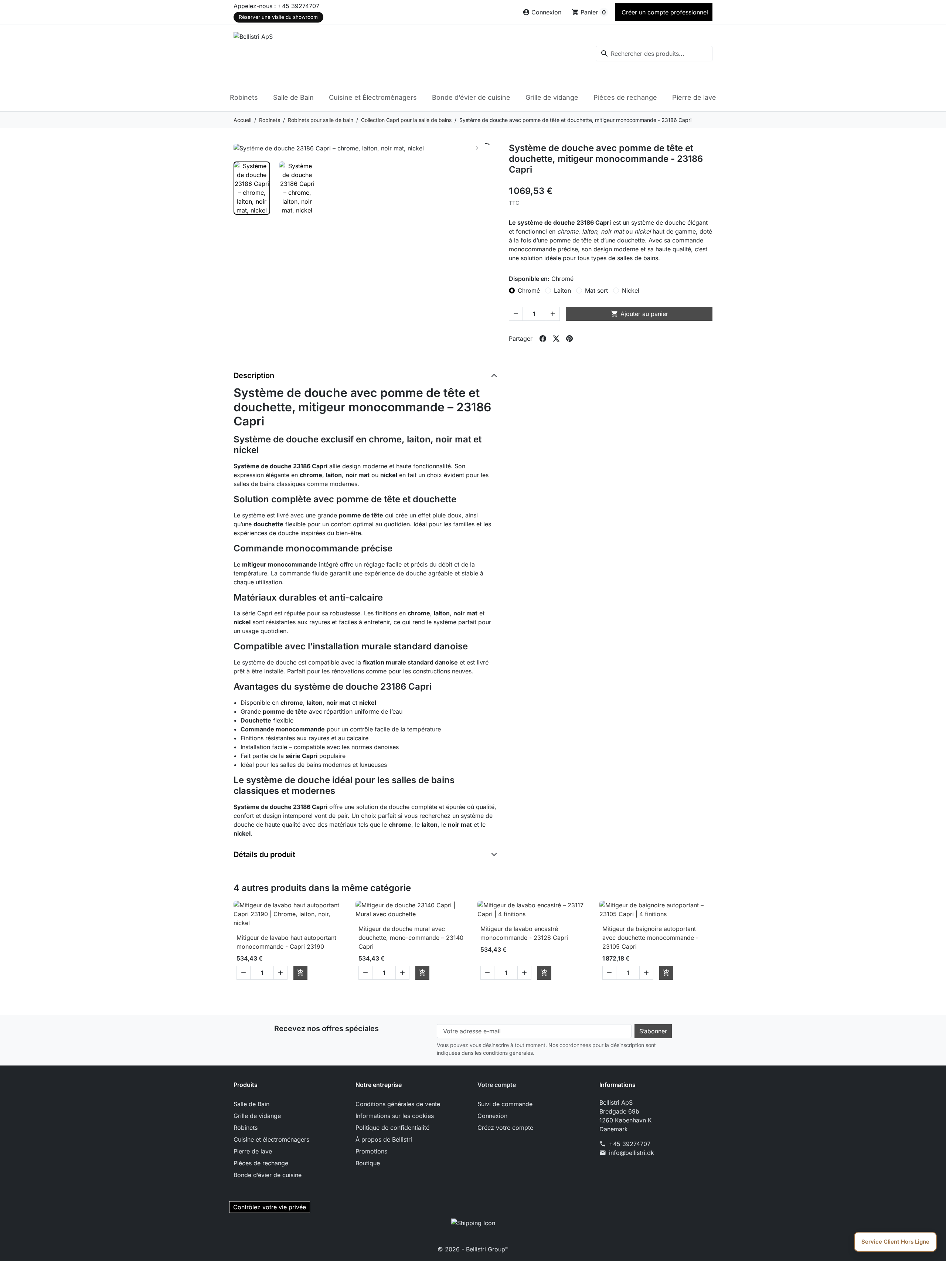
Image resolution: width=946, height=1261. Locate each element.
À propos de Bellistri (383, 1139)
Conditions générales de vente (397, 1104)
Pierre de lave (694, 97)
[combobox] (654, 53)
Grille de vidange (551, 97)
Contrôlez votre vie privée (269, 1207)
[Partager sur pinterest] (569, 338)
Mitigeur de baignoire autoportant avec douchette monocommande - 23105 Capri (650, 937)
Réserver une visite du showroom (278, 17)
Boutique (367, 1163)
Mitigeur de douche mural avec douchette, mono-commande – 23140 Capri (410, 937)
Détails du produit (264, 854)
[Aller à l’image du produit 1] (252, 188)
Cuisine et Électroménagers (373, 97)
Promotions (371, 1151)
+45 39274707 (629, 1144)
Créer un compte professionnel (664, 12)
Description (254, 375)
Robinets (244, 97)
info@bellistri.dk (631, 1152)
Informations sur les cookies (394, 1115)
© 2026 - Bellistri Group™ (473, 1249)
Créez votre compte (505, 1127)
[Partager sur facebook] (543, 338)
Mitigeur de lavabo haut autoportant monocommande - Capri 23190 (286, 942)
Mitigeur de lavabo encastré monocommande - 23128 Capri (524, 933)
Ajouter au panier (639, 313)
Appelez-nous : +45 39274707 (276, 6)
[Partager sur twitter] (556, 338)
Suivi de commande (504, 1104)
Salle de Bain (293, 97)
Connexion (492, 1115)
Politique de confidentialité (392, 1127)
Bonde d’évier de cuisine (471, 97)
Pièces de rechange (625, 97)
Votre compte (496, 1084)
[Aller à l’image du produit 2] (297, 188)
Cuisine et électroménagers (271, 1139)
